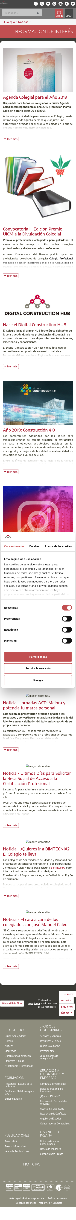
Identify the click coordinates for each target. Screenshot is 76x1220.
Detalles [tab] (34, 546)
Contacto (57, 1202)
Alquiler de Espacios (50, 1118)
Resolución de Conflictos (53, 1113)
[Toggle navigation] (68, 13)
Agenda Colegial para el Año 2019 (35, 97)
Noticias (9, 1045)
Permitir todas (38, 656)
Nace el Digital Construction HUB (34, 324)
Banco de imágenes (50, 1148)
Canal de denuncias (26, 1202)
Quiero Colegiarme (50, 1045)
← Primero (67, 994)
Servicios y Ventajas (50, 1035)
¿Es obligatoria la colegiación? (49, 1057)
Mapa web (44, 1202)
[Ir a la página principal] (4, 2)
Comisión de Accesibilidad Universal (54, 1102)
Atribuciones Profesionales (19, 1065)
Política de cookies (57, 1198)
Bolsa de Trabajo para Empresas (51, 1090)
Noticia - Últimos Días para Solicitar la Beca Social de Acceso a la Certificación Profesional (37, 778)
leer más (13, 138)
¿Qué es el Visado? (50, 1096)
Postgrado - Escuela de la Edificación (18, 1085)
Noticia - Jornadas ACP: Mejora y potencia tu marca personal (34, 705)
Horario (9, 1040)
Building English (13, 1098)
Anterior (66, 1000)
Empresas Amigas (14, 1060)
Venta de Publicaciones (17, 1151)
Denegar (38, 679)
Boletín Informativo (15, 1146)
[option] (20, 1035)
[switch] (67, 618)
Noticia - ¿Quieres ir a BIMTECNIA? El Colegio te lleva (36, 851)
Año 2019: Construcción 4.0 (29, 429)
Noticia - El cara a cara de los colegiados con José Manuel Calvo (35, 922)
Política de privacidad (34, 1198)
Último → (66, 1012)
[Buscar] (38, 13)
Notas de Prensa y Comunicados (49, 1142)
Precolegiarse (47, 1050)
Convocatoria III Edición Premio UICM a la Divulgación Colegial (32, 231)
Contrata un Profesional (53, 1083)
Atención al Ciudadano (52, 1108)
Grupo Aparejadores (15, 1035)
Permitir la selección (38, 668)
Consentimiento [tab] (14, 546)
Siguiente (67, 1006)
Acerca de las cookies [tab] (58, 546)
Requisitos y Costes (50, 1040)
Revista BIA (11, 1141)
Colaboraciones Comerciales (55, 1123)
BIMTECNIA (58, 867)
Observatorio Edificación (18, 1055)
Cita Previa (10, 1050)
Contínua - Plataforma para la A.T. (19, 1092)
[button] (12, 1004)
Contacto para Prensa (51, 1153)
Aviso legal (15, 1198)
